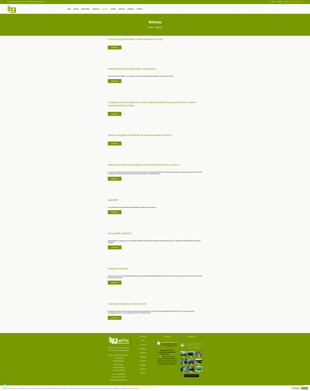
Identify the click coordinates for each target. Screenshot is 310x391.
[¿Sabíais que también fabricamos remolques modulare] (191, 362)
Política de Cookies (144, 388)
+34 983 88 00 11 (297, 1)
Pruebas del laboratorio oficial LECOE (127, 303)
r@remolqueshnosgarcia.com (119, 380)
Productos (143, 352)
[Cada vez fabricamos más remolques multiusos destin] (183, 354)
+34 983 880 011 (120, 374)
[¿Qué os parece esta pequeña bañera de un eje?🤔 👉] (199, 369)
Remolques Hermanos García (169, 342)
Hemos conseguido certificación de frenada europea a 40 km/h (139, 135)
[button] (30, 370)
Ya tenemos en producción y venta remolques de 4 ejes (135, 39)
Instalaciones (143, 348)
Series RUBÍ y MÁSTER (119, 233)
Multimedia (143, 369)
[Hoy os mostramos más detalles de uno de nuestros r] (183, 362)
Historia (142, 344)
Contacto (143, 373)
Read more (114, 47)
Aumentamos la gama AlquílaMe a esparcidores (132, 68)
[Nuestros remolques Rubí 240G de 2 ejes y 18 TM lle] (199, 354)
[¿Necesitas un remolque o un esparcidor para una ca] (191, 354)
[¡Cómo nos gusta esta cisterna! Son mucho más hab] (191, 369)
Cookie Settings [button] (296, 388)
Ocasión (142, 361)
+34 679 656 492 (121, 377)
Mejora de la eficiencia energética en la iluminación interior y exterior (143, 164)
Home (151, 27)
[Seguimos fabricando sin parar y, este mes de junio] (183, 369)
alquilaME (113, 199)
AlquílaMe (143, 356)
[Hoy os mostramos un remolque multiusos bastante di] (199, 362)
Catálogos (143, 365)
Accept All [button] (304, 388)
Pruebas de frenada (118, 268)
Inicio (143, 340)
